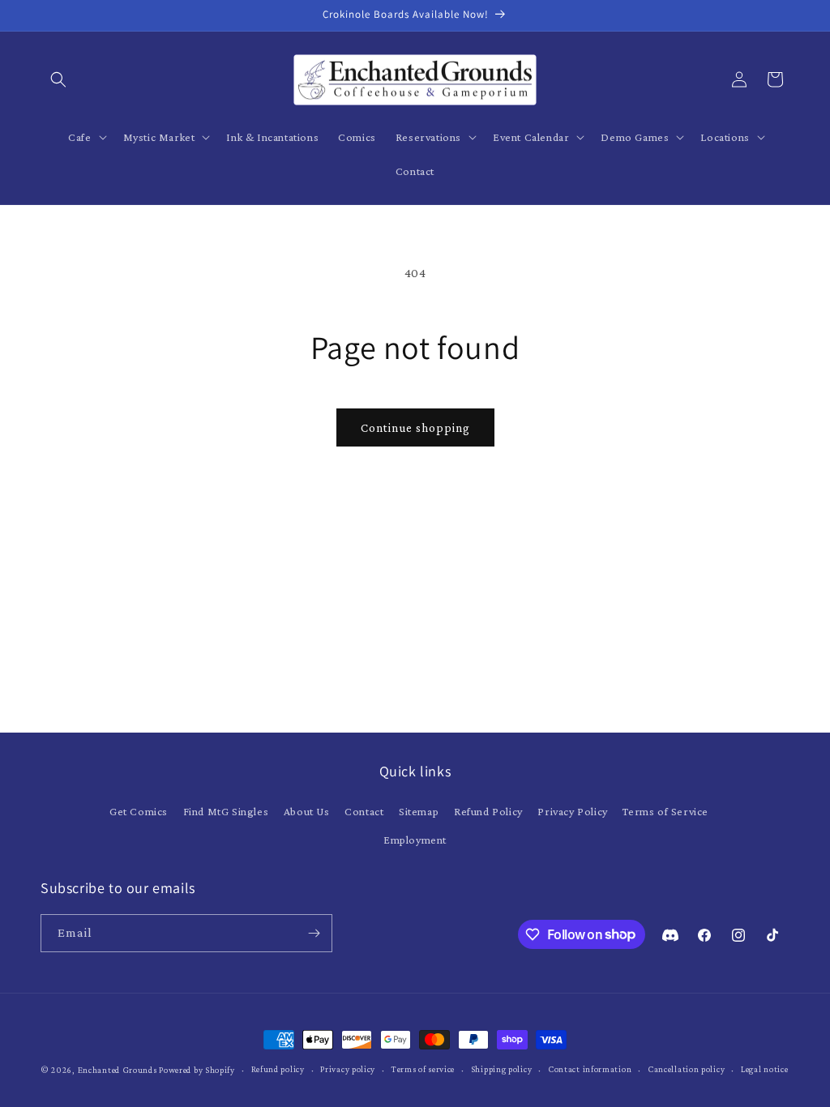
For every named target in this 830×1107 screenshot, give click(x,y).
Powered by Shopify (197, 1070)
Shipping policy (502, 1069)
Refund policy (278, 1069)
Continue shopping (415, 427)
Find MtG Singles (226, 811)
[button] (58, 79)
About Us (307, 811)
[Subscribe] (314, 933)
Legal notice (764, 1069)
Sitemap (419, 811)
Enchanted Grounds (117, 1070)
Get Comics (138, 811)
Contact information (589, 1069)
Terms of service (423, 1069)
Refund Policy (488, 811)
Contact (363, 811)
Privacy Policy (572, 811)
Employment (415, 839)
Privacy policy (347, 1069)
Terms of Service (665, 811)
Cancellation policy (686, 1069)
